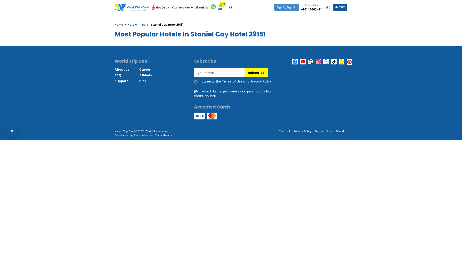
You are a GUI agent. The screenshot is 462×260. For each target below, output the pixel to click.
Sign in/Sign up (287, 7)
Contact (284, 131)
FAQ (118, 75)
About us (122, 69)
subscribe (256, 73)
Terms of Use (323, 131)
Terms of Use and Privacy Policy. (247, 81)
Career (144, 69)
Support (121, 81)
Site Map (341, 131)
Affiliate (145, 75)
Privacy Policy (302, 131)
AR (231, 7)
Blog (143, 81)
